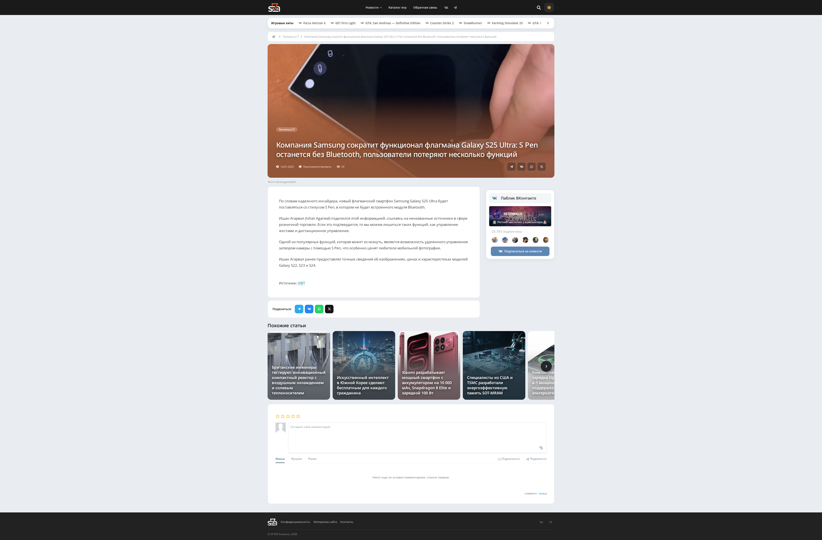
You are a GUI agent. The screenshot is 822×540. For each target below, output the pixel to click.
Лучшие (296, 459)
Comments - (535, 493)
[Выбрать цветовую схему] (549, 7)
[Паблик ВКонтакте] (496, 198)
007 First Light (345, 23)
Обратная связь (425, 7)
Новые (280, 459)
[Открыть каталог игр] (546, 23)
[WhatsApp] (531, 166)
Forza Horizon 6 (314, 23)
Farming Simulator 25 (507, 23)
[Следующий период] (546, 366)
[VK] (446, 7)
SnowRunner (473, 23)
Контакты (346, 522)
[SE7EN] (274, 7)
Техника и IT (291, 36)
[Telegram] (455, 7)
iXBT (301, 283)
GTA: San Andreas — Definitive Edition (392, 23)
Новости (372, 7)
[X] (541, 166)
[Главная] (274, 36)
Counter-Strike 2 (442, 23)
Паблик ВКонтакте (518, 198)
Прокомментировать (317, 167)
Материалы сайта (325, 522)
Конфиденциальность (295, 522)
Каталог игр (398, 7)
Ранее (312, 459)
